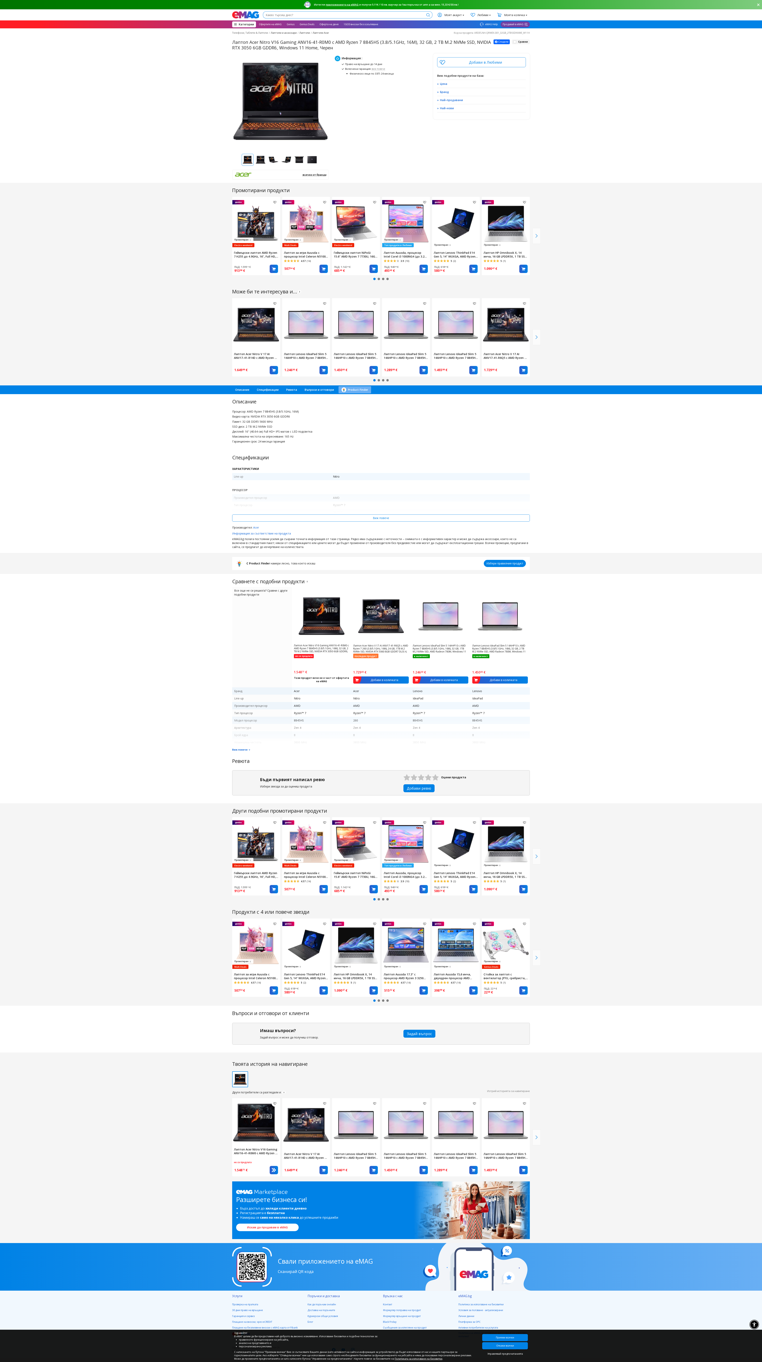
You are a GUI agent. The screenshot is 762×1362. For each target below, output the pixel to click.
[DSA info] (299, 291)
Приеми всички (505, 1337)
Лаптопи (304, 32)
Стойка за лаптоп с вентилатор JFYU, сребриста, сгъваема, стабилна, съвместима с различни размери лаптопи (504, 976)
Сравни (523, 41)
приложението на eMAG (342, 4)
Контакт (387, 1304)
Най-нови (447, 108)
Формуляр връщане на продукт (402, 1316)
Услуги (237, 1296)
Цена (443, 84)
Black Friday (389, 1322)
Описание (242, 390)
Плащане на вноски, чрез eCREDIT (252, 1322)
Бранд (444, 92)
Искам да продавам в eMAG (267, 1227)
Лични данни (466, 1316)
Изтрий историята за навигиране (508, 1091)
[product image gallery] (280, 102)
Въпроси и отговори (319, 390)
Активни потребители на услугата (478, 1327)
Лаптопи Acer (321, 32)
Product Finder (358, 390)
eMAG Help (491, 24)
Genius (290, 24)
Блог (310, 1322)
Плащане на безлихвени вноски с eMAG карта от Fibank (265, 1327)
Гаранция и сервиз (243, 1316)
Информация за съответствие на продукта (261, 533)
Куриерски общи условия (323, 1316)
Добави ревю (419, 788)
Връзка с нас (393, 1296)
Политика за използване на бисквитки (481, 1304)
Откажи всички (505, 1345)
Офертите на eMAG (270, 24)
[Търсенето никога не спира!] (245, 14)
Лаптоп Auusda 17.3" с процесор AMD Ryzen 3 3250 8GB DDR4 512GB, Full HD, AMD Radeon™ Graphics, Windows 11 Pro (405, 976)
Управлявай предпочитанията (505, 1353)
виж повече (378, 69)
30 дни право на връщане (247, 1310)
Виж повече (381, 518)
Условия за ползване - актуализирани (480, 1310)
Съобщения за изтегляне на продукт (405, 1327)
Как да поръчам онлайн (322, 1304)
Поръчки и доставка (324, 1296)
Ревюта (291, 390)
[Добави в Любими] (481, 62)
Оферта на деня (329, 24)
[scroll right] (536, 236)
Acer (256, 527)
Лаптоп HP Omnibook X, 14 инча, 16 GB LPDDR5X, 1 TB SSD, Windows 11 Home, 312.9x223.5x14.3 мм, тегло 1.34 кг (506, 254)
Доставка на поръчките (321, 1310)
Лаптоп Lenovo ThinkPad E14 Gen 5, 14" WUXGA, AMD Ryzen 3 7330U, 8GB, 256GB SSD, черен (456, 254)
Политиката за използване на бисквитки (418, 1358)
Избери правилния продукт (504, 563)
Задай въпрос (419, 1033)
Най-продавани (451, 100)
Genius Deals (307, 24)
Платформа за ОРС (469, 1322)
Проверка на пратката (245, 1304)
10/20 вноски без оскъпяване (361, 24)
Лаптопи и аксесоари (284, 32)
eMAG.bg (465, 1296)
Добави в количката (274, 269)
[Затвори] (758, 5)
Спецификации (268, 390)
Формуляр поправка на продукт (402, 1310)
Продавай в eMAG (513, 24)
